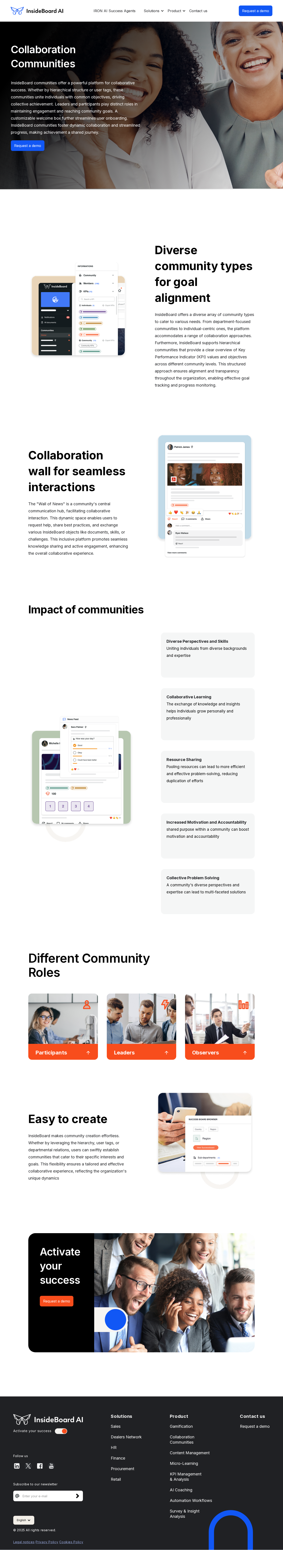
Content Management (190, 1452)
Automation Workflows (191, 1500)
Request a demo (255, 11)
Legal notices (23, 1542)
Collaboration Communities (182, 1440)
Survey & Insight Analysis (184, 1514)
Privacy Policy (47, 1542)
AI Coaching (181, 1490)
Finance (118, 1458)
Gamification (181, 1426)
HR (114, 1447)
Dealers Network (126, 1437)
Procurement (122, 1468)
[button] (152, 11)
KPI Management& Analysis (185, 1477)
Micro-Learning (184, 1463)
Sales (115, 1426)
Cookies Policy (71, 1542)
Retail (116, 1479)
